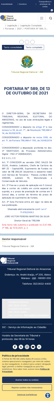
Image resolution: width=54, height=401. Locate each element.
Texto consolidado (13, 47)
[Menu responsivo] (41, 18)
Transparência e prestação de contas (45, 4)
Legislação (12, 25)
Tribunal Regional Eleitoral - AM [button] (18, 246)
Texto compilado (34, 47)
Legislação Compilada (31, 25)
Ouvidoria (23, 4)
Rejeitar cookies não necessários (27, 387)
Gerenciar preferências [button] (27, 394)
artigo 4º (41, 127)
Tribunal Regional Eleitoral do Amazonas (29, 269)
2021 (19, 28)
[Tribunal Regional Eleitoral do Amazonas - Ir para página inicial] (8, 17)
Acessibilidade (6, 4)
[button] (50, 18)
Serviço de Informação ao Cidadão (27, 327)
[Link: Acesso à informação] (52, 10)
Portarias (9, 28)
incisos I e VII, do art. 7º (14, 130)
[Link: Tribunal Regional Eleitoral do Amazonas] (9, 260)
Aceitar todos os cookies (27, 380)
